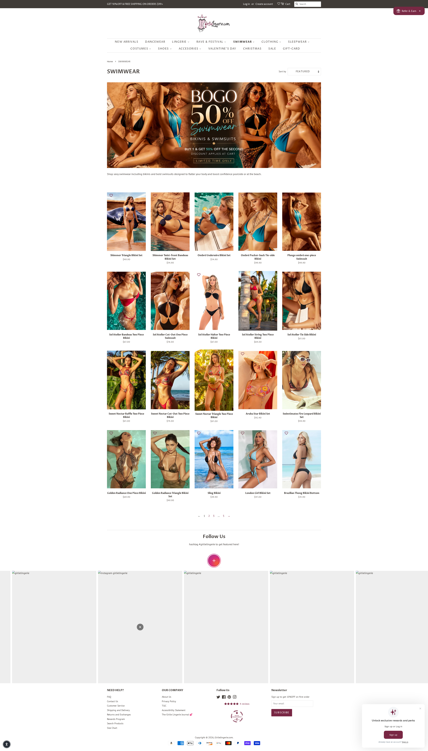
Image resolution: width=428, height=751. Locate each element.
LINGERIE (179, 42)
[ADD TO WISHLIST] (111, 195)
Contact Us (112, 701)
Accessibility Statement (173, 710)
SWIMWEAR (243, 42)
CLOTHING (270, 42)
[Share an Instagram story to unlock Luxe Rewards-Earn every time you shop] (214, 560)
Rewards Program (116, 719)
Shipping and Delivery (118, 710)
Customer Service (116, 705)
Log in (246, 4)
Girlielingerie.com (224, 737)
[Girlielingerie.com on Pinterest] (229, 697)
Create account (264, 4)
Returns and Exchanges (119, 714)
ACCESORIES (189, 49)
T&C (164, 705)
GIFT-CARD (291, 49)
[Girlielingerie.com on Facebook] (224, 697)
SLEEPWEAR (298, 42)
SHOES (164, 49)
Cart (287, 4)
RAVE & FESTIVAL (210, 42)
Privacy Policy (169, 701)
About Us (166, 696)
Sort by (282, 71)
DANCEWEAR (155, 42)
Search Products (115, 723)
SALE (272, 49)
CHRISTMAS (252, 49)
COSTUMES (139, 49)
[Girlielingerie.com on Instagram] (234, 697)
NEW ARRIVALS (126, 42)
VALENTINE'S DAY (222, 49)
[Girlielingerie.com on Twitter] (218, 697)
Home (110, 61)
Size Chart (112, 727)
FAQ (109, 696)
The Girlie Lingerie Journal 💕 (177, 714)
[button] (7, 744)
